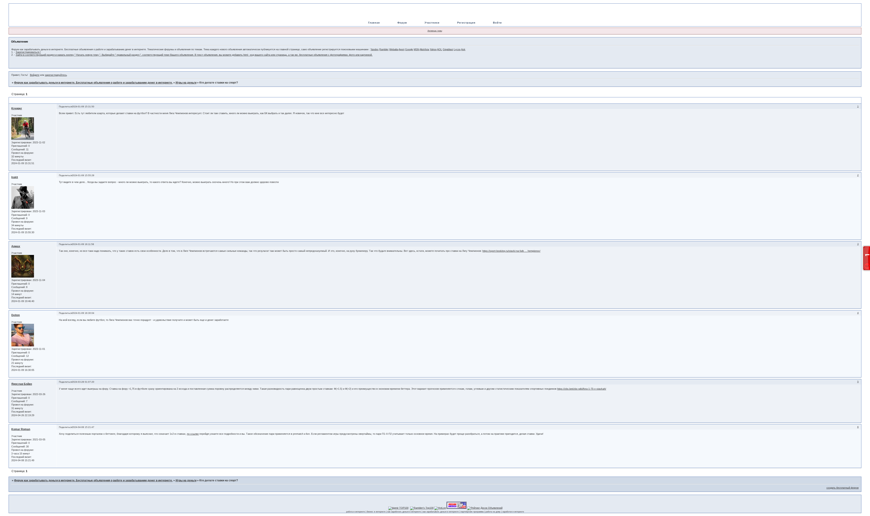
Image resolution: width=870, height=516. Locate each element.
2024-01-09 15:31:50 (83, 106)
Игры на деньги (186, 82)
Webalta (393, 49)
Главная (374, 22)
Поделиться (65, 106)
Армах (15, 246)
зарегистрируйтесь (56, 75)
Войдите (34, 75)
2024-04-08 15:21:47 (83, 427)
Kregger (16, 108)
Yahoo (433, 49)
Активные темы (435, 31)
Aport (401, 49)
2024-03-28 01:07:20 (83, 382)
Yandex (374, 49)
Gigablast (448, 49)
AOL (439, 49)
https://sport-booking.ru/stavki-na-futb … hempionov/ (511, 251)
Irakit (14, 177)
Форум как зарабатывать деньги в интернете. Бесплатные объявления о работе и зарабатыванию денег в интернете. (93, 82)
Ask (463, 49)
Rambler (384, 49)
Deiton (15, 315)
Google (409, 49)
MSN (416, 49)
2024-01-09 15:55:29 (83, 175)
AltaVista (424, 49)
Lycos (457, 49)
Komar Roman (20, 429)
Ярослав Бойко (21, 384)
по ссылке (193, 433)
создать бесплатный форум (842, 487)
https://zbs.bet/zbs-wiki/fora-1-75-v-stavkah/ (581, 388)
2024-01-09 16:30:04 (83, 313)
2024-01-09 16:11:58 (83, 244)
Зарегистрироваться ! (28, 52)
